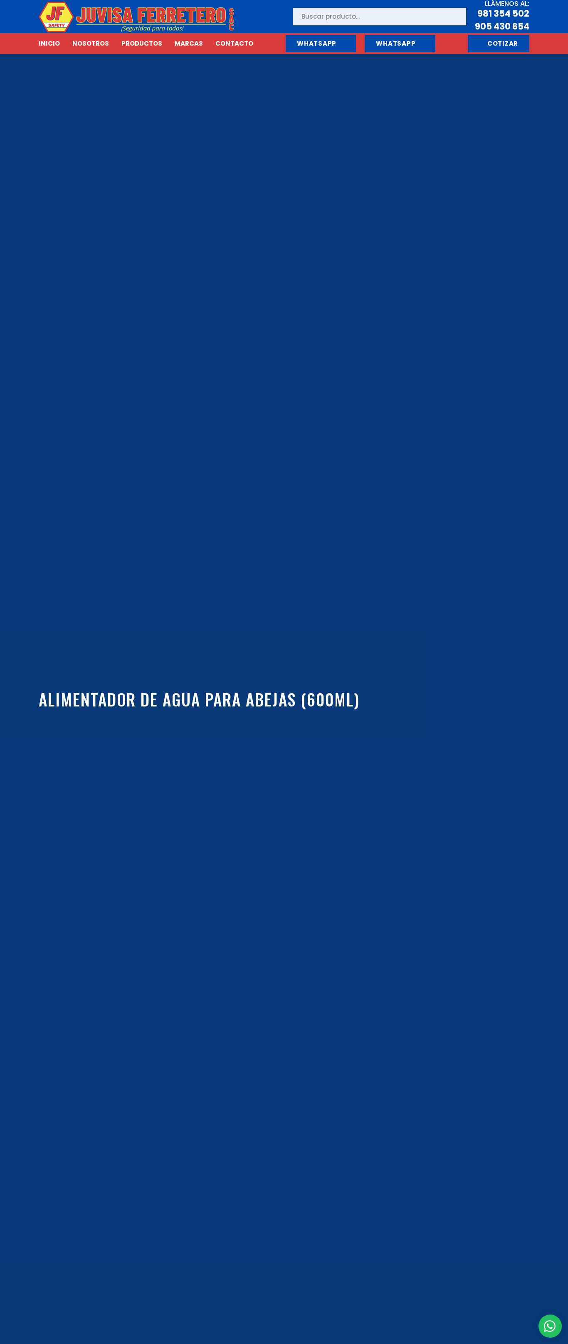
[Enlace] (136, 16)
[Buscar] (453, 16)
